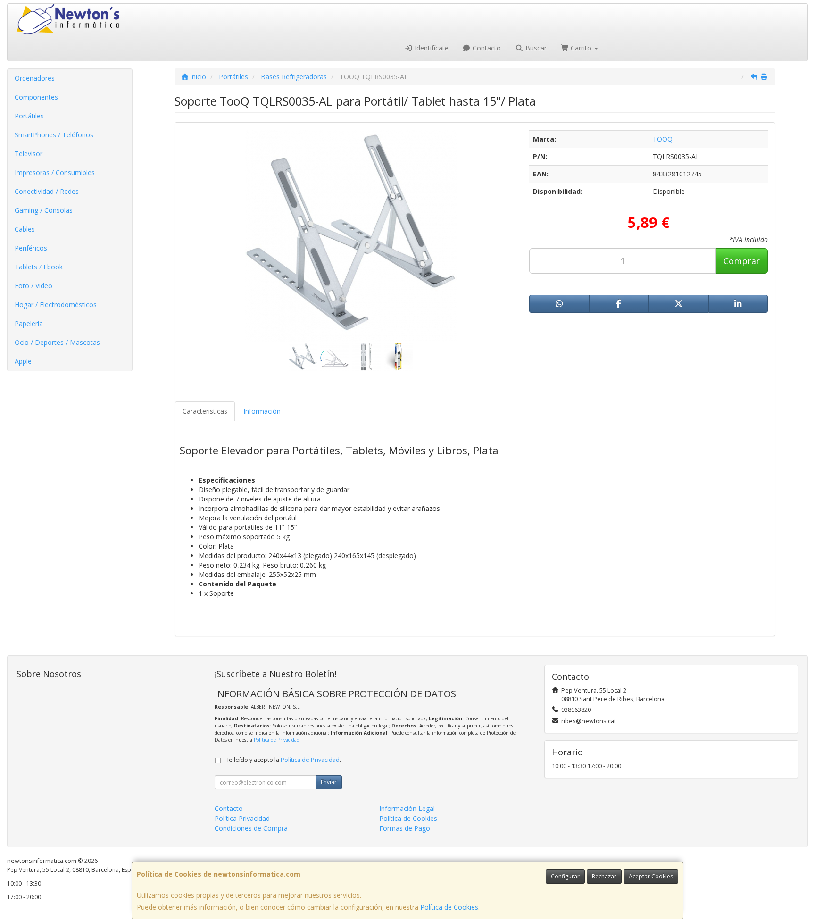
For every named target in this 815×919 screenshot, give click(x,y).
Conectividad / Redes (47, 191)
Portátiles (29, 115)
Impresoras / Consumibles (55, 172)
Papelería (29, 323)
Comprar (742, 261)
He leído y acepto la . (283, 760)
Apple (23, 361)
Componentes (36, 96)
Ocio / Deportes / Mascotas (57, 342)
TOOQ (663, 138)
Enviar (329, 782)
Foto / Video (33, 285)
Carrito (581, 47)
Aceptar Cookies (651, 876)
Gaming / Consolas (44, 210)
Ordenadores (35, 78)
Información (262, 411)
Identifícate (431, 47)
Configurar (565, 876)
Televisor (28, 153)
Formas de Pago (404, 828)
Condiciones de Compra (251, 828)
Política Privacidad (242, 818)
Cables (25, 229)
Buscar (535, 47)
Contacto (486, 47)
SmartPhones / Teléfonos (54, 134)
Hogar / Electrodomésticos (56, 304)
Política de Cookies (449, 906)
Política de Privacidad (276, 739)
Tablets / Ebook (39, 266)
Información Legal (407, 808)
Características (205, 411)
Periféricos (31, 247)
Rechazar (604, 876)
